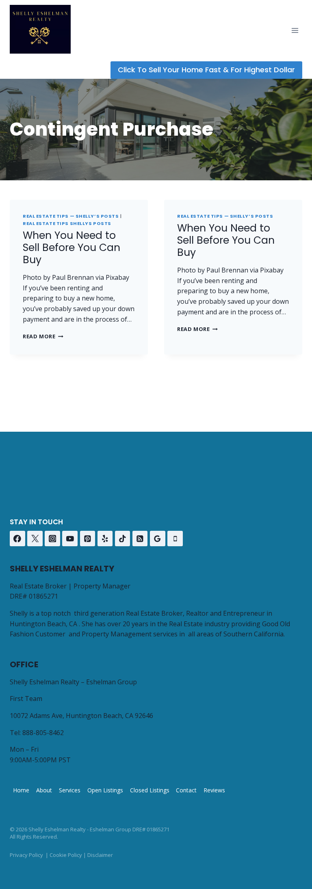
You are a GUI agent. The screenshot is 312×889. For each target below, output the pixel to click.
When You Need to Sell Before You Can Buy (71, 247)
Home (21, 790)
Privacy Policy (26, 855)
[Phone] (175, 538)
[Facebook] (17, 538)
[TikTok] (122, 538)
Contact (186, 790)
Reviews (214, 790)
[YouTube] (70, 538)
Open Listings (105, 790)
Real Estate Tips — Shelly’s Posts (71, 216)
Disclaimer (100, 855)
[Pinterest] (87, 538)
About (44, 790)
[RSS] (140, 538)
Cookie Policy (66, 855)
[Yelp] (105, 538)
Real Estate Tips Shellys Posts (67, 223)
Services (69, 790)
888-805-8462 (43, 732)
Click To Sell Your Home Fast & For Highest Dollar (206, 70)
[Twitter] (35, 538)
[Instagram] (52, 538)
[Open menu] (294, 30)
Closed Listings (149, 790)
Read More (43, 336)
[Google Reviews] (157, 538)
